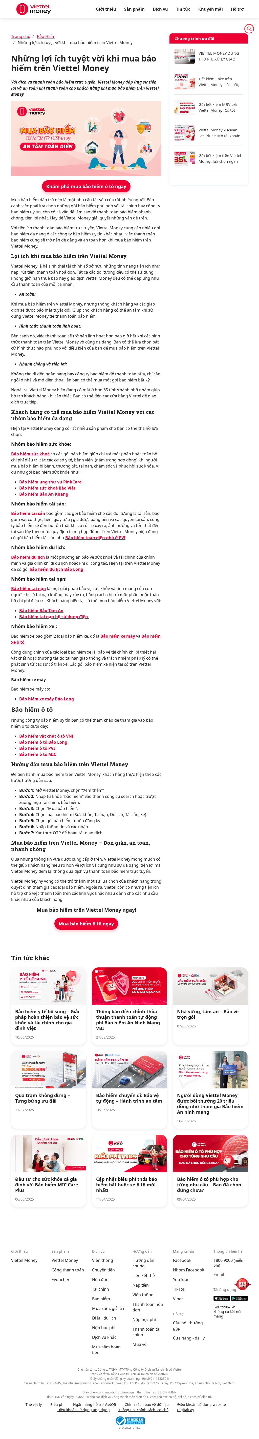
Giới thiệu (106, 9)
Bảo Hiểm (46, 36)
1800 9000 (223, 1260)
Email (218, 1274)
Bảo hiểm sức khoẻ (30, 454)
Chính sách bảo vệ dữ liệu (147, 1404)
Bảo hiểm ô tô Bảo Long (43, 742)
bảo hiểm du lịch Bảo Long (56, 569)
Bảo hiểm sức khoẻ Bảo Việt (47, 488)
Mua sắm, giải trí (108, 1308)
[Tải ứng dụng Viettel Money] (230, 1298)
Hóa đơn (100, 1279)
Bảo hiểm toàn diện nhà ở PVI (95, 537)
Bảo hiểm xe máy (117, 636)
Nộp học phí (103, 1327)
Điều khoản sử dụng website (201, 1404)
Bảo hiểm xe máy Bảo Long (46, 699)
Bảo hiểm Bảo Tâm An (41, 610)
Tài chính (100, 1289)
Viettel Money (24, 1260)
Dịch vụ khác (104, 1337)
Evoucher (61, 1279)
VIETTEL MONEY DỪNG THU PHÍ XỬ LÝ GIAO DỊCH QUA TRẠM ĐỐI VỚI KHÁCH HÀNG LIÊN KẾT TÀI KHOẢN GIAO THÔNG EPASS (219, 56)
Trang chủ (20, 36)
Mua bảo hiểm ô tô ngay (86, 924)
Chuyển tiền (103, 1270)
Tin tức (183, 9)
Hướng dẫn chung (143, 1263)
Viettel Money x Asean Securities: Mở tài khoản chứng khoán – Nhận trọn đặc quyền (219, 133)
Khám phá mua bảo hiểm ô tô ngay (86, 186)
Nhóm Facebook (188, 1270)
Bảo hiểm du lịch (28, 557)
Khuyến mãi (210, 9)
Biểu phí (57, 1404)
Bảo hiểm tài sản (28, 513)
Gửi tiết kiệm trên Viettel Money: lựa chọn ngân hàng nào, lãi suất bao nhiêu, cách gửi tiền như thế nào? (220, 158)
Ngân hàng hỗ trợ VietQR (94, 1404)
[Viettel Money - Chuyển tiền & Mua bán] (33, 9)
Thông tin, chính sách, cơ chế (143, 1409)
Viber (178, 1299)
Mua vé (139, 1344)
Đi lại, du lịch (104, 1318)
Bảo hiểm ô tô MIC (37, 754)
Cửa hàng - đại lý (189, 1338)
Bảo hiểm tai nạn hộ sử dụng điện (54, 616)
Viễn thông (102, 1260)
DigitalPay (185, 1409)
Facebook (182, 1260)
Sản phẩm (134, 9)
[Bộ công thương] (129, 1421)
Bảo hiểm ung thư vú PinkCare (50, 482)
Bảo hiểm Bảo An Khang (43, 494)
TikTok (179, 1289)
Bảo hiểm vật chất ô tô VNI (46, 736)
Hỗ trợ (237, 9)
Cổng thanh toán (68, 1270)
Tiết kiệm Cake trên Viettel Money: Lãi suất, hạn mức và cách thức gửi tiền (219, 82)
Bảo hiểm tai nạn (28, 588)
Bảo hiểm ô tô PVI (37, 748)
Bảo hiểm (101, 1299)
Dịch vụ (160, 9)
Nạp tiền (141, 1285)
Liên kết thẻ (144, 1275)
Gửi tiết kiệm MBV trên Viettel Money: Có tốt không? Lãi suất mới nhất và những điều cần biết (221, 107)
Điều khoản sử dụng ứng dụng (83, 1409)
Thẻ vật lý (34, 1404)
